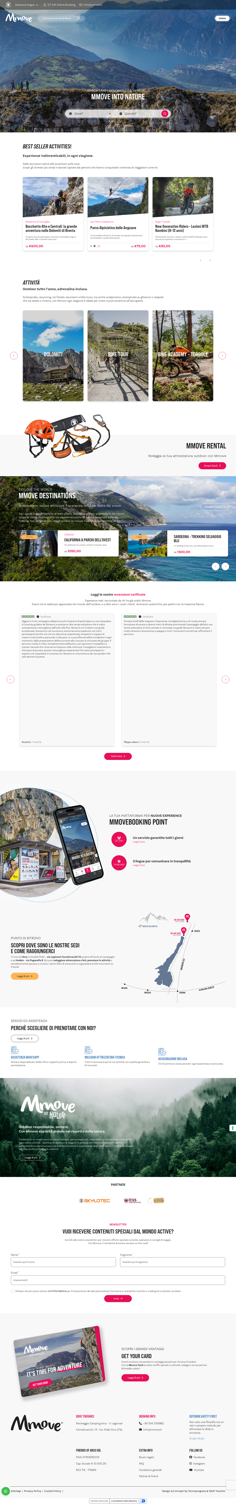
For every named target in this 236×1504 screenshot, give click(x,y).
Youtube (199, 1470)
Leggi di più (139, 841)
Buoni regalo (146, 1457)
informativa (59, 1291)
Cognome (126, 1254)
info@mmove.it (93, 4)
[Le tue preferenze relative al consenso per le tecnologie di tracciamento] (232, 1128)
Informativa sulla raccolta (99, 1501)
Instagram (199, 1463)
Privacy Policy (32, 1491)
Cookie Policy (52, 1491)
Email (15, 1272)
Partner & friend (148, 1476)
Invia (116, 1298)
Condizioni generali (150, 1470)
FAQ (141, 1463)
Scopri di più (211, 465)
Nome (15, 1254)
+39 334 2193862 (153, 1423)
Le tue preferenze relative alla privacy (124, 1501)
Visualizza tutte (213, 506)
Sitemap (16, 1491)
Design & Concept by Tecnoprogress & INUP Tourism (193, 1491)
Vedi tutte (116, 756)
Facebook (199, 1457)
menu (222, 18)
